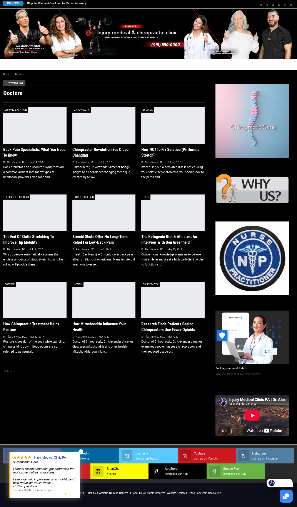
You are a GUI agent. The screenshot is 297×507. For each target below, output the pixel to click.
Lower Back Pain (84, 197)
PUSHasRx (208, 64)
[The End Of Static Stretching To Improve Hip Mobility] (35, 212)
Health (78, 284)
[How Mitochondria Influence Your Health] (104, 300)
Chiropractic (82, 109)
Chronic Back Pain (16, 109)
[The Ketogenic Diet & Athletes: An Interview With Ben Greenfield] (173, 212)
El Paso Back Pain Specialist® (203, 493)
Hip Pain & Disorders (17, 197)
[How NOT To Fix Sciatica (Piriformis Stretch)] (173, 125)
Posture (10, 284)
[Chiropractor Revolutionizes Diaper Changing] (104, 125)
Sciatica (148, 109)
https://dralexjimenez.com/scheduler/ (238, 373)
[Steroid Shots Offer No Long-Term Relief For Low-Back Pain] (104, 212)
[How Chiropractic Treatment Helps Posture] (35, 300)
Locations (70, 64)
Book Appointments (38, 64)
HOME (10, 64)
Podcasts (235, 64)
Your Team (133, 64)
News (258, 64)
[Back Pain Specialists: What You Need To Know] (35, 125)
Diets (146, 197)
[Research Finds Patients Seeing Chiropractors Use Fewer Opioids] (173, 300)
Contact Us (99, 64)
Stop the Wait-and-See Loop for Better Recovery (56, 3)
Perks (154, 64)
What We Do (175, 64)
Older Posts (10, 371)
